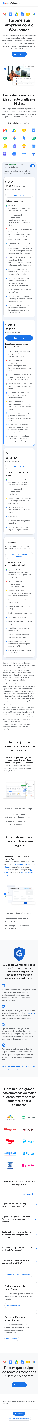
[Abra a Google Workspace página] (11, 3)
